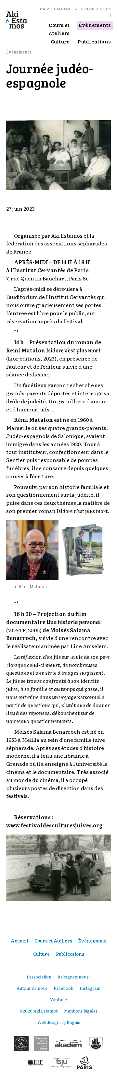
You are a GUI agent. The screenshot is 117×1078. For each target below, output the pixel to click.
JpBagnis (71, 1022)
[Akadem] (68, 1043)
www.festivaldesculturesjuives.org (54, 825)
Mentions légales (81, 1011)
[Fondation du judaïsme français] (35, 1063)
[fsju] (61, 1062)
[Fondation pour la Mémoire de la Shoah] (41, 1043)
